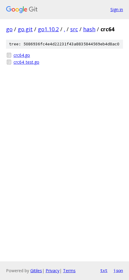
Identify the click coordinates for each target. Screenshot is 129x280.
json (118, 270)
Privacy (52, 270)
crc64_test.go (26, 62)
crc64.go (22, 55)
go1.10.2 (48, 29)
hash (89, 29)
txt (103, 270)
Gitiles (36, 270)
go (9, 29)
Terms (69, 270)
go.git (25, 29)
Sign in (116, 9)
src (74, 29)
